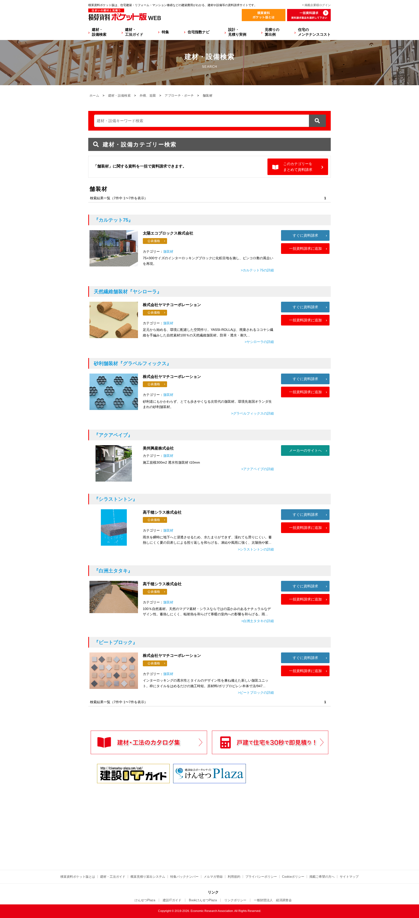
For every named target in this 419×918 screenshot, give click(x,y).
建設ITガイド (172, 900)
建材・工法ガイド (134, 31)
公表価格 (153, 241)
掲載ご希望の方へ (322, 876)
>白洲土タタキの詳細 (257, 621)
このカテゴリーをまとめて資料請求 (297, 167)
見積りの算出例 (272, 31)
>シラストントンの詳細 (256, 549)
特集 (165, 32)
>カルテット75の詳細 (257, 270)
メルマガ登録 (213, 876)
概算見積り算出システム (147, 876)
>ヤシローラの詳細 (259, 342)
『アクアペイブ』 (113, 435)
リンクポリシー (235, 900)
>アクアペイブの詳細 (257, 469)
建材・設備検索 (99, 31)
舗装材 (168, 251)
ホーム (94, 95)
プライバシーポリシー (261, 876)
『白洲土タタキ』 (113, 570)
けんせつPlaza (145, 900)
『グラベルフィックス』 (132, 363)
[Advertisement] (167, 822)
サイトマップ (349, 876)
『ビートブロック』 (115, 642)
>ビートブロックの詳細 (256, 692)
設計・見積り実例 (237, 31)
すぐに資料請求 (305, 235)
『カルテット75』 (113, 220)
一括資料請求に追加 (305, 248)
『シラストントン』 (115, 499)
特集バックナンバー (184, 876)
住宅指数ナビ (199, 32)
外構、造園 (148, 95)
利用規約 (234, 876)
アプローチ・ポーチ (179, 95)
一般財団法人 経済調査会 (273, 900)
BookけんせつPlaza (203, 900)
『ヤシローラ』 (128, 291)
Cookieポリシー (293, 876)
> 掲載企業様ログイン (316, 5)
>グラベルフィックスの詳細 (252, 413)
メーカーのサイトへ (305, 450)
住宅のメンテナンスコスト (314, 31)
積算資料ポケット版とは (77, 876)
